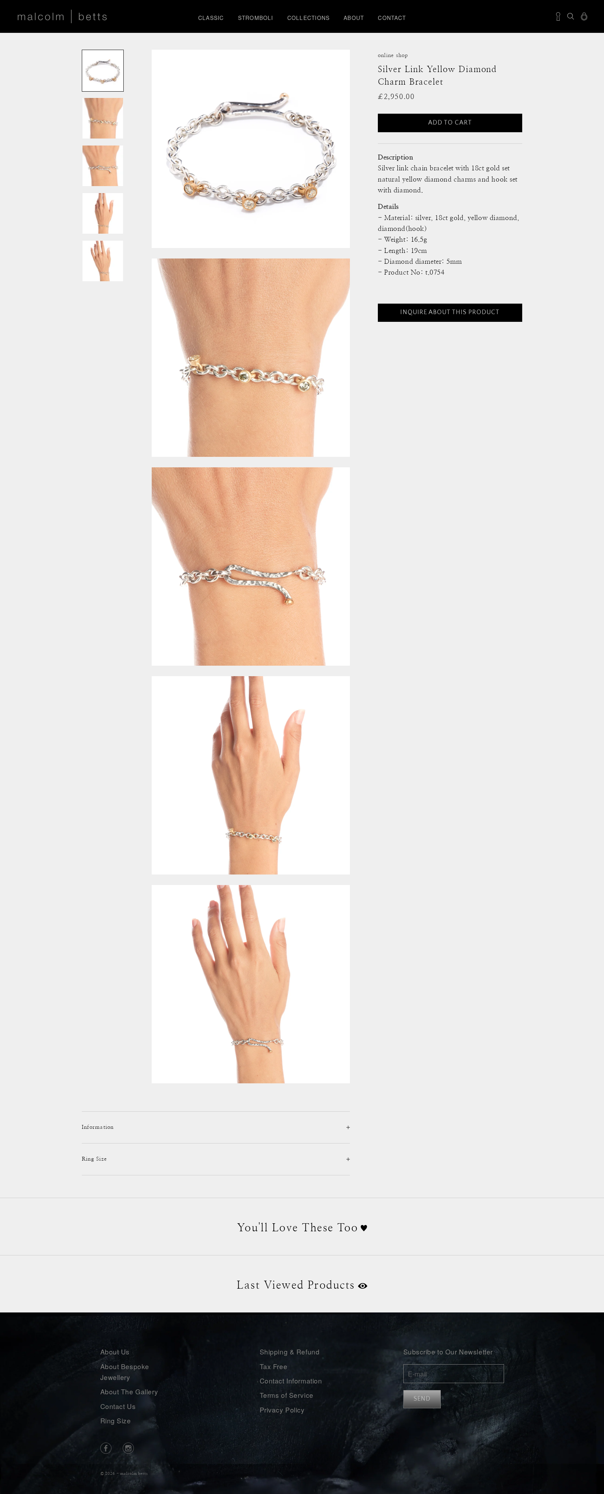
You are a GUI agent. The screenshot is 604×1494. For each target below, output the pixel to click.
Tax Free (274, 1366)
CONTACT (392, 17)
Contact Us (118, 1406)
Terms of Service (287, 1395)
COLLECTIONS (308, 17)
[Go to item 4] (103, 213)
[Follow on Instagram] (128, 1448)
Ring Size (115, 1420)
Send (422, 1398)
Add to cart (450, 122)
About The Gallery (129, 1391)
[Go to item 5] (103, 261)
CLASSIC (211, 17)
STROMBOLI (255, 17)
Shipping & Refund (290, 1351)
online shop (393, 55)
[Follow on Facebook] (106, 1448)
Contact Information (291, 1380)
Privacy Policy (282, 1409)
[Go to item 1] (103, 71)
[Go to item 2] (103, 118)
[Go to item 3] (103, 166)
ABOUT (354, 17)
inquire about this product (449, 312)
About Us (115, 1351)
